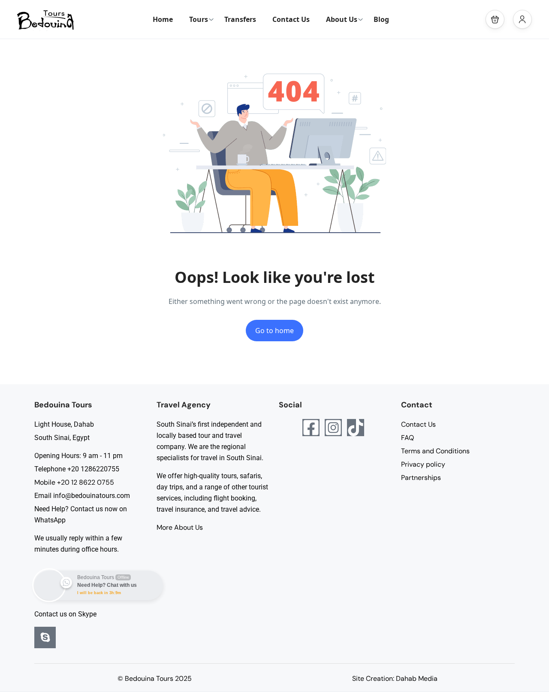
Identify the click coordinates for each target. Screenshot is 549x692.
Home (163, 19)
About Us (341, 19)
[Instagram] (333, 427)
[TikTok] (355, 427)
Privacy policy (423, 464)
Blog (381, 19)
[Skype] (45, 637)
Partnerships (421, 477)
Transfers (240, 19)
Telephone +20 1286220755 (76, 469)
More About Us (180, 527)
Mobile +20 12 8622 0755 (74, 482)
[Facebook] (311, 427)
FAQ (407, 437)
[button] (495, 19)
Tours (198, 19)
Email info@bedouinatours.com (82, 496)
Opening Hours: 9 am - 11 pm (78, 456)
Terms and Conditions (435, 450)
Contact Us (291, 19)
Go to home (274, 330)
